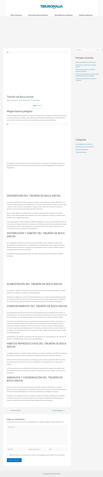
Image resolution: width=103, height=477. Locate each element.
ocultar (39, 105)
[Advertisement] (51, 28)
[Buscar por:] (88, 50)
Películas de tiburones (86, 15)
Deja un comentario (12, 100)
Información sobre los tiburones (38, 15)
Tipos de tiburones (16, 15)
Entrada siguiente (58, 410)
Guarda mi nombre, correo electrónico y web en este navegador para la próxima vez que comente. (37, 455)
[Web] (57, 449)
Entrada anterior (15, 410)
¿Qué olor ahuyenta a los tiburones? (86, 62)
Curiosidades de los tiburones (63, 15)
